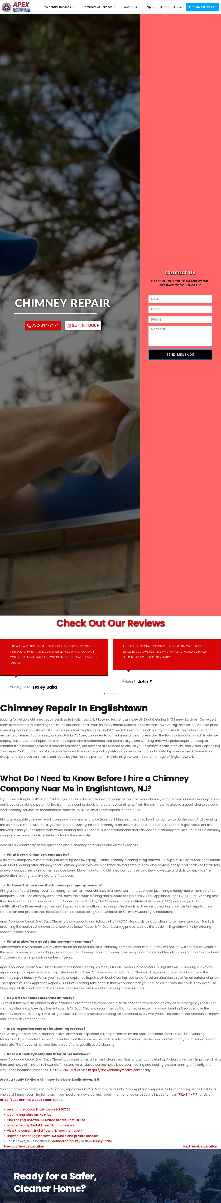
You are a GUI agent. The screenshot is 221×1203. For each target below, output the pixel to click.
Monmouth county (65, 1141)
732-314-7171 (66, 1070)
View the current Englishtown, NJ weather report (45, 1130)
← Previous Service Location (22, 1146)
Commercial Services (97, 7)
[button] (104, 693)
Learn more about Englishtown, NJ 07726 (39, 1109)
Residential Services (57, 7)
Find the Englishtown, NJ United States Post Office (46, 1120)
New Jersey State (98, 1141)
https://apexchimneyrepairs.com (114, 1070)
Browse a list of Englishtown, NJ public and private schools (52, 1136)
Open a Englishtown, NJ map (29, 1114)
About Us (130, 7)
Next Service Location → (202, 1146)
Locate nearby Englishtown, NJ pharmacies (40, 1125)
